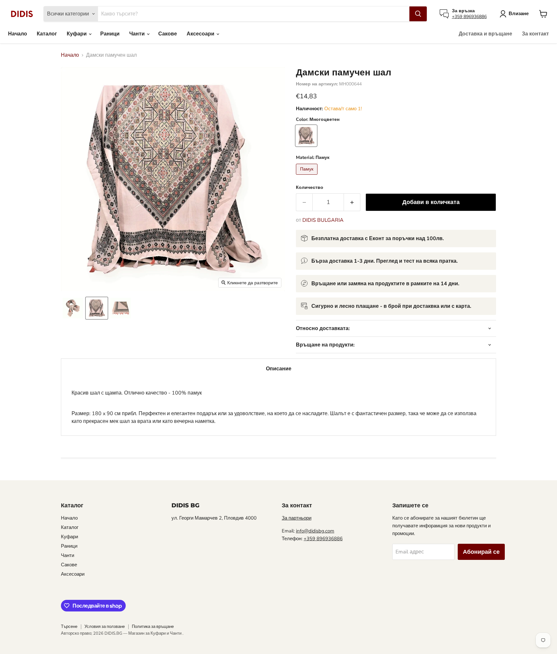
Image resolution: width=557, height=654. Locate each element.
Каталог (47, 33)
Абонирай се (481, 552)
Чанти (137, 33)
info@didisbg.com (315, 531)
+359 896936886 (469, 17)
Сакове (167, 33)
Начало (17, 33)
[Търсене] (418, 13)
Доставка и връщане (485, 33)
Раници (110, 33)
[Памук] (307, 176)
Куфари (77, 33)
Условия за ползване (104, 627)
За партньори (296, 518)
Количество (309, 187)
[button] (73, 308)
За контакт (535, 33)
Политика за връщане (153, 627)
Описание (278, 368)
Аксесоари (201, 33)
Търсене (69, 627)
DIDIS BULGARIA (323, 220)
